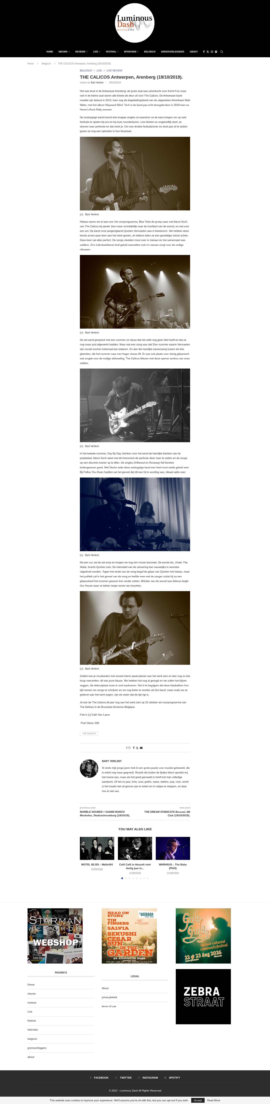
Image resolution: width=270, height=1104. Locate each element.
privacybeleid (109, 997)
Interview (130, 51)
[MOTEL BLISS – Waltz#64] (97, 848)
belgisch (32, 1038)
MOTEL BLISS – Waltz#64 (97, 864)
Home (49, 51)
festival (32, 1020)
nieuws (63, 51)
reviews (32, 1002)
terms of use (109, 1006)
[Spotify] (216, 51)
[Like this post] (129, 747)
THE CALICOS (89, 733)
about (31, 1056)
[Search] (222, 51)
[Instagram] (212, 51)
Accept (198, 1100)
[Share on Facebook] (133, 747)
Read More (213, 1100)
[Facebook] (204, 51)
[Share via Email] (141, 747)
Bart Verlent (97, 82)
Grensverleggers (172, 51)
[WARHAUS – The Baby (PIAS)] (173, 848)
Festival (111, 51)
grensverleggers (37, 1047)
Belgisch (150, 51)
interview (33, 1029)
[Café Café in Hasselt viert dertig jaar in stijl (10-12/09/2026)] (135, 848)
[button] (85, 858)
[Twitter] (207, 51)
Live (95, 51)
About (194, 51)
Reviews (80, 51)
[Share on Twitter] (137, 747)
